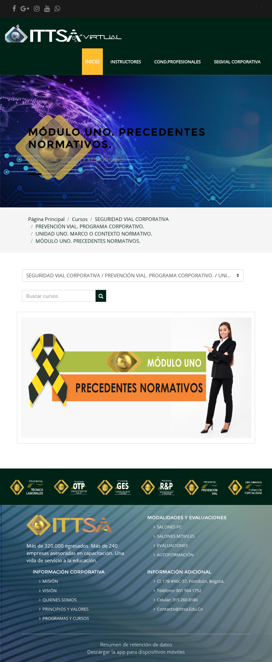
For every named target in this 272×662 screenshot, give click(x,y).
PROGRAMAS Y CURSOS (65, 618)
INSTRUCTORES (125, 62)
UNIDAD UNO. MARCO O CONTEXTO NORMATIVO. (93, 233)
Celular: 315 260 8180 (177, 600)
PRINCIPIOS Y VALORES (65, 609)
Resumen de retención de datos (136, 644)
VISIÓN (49, 590)
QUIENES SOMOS (59, 600)
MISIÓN (50, 581)
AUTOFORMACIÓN (175, 555)
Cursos (80, 219)
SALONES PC (169, 527)
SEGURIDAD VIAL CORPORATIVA (132, 219)
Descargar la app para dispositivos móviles (136, 651)
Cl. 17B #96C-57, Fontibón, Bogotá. (190, 581)
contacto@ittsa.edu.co (180, 609)
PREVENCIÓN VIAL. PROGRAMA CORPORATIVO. (89, 226)
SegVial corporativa (237, 62)
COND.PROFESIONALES (177, 62)
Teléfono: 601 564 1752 (179, 590)
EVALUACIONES (172, 545)
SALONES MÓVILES (176, 536)
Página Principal (46, 219)
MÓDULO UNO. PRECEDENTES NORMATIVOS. (87, 241)
